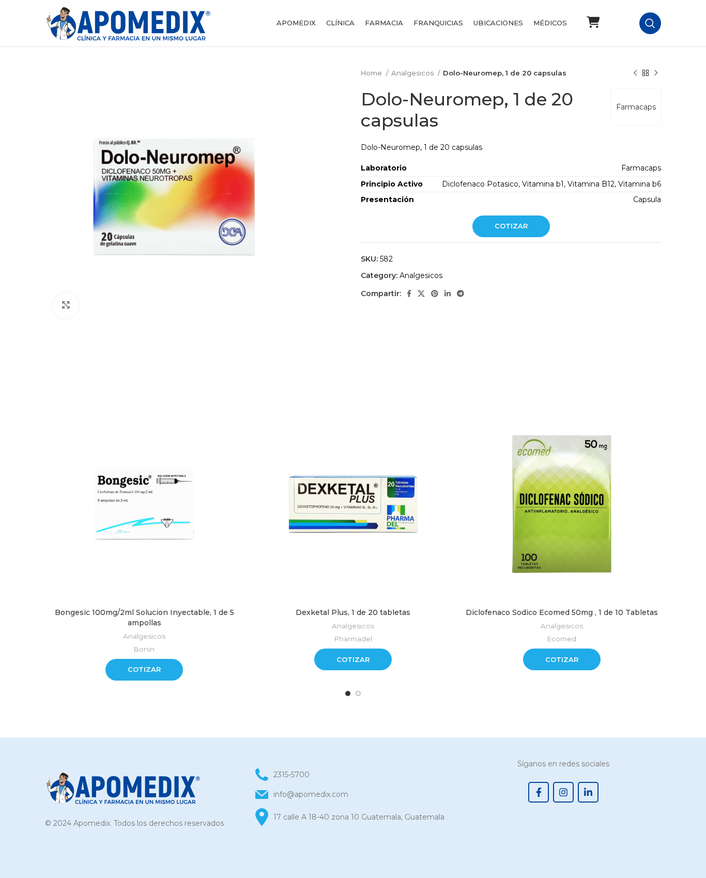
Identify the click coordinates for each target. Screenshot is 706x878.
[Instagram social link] (563, 792)
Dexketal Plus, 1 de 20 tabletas (353, 612)
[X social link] (421, 293)
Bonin (144, 649)
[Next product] (656, 73)
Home (372, 73)
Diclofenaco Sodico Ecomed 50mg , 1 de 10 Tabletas (562, 612)
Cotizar (511, 226)
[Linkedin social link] (447, 293)
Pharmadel (353, 639)
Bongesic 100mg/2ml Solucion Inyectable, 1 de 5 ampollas (144, 617)
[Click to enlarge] (66, 305)
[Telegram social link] (460, 293)
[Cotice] (592, 22)
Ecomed (561, 639)
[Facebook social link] (409, 293)
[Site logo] (127, 22)
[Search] (650, 23)
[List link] (352, 794)
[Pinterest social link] (434, 293)
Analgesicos (413, 73)
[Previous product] (635, 73)
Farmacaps (636, 107)
